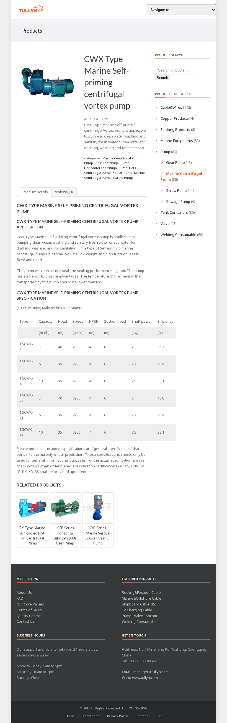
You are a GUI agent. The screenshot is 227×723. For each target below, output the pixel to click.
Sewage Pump (178, 201)
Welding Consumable (178, 234)
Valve (165, 223)
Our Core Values (30, 604)
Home (70, 716)
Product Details (35, 191)
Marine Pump (122, 177)
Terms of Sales (29, 609)
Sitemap (142, 716)
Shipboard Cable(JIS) (139, 604)
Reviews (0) (63, 191)
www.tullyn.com (145, 677)
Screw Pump (176, 190)
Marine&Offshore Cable (141, 598)
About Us (24, 592)
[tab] (35, 192)
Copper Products (175, 118)
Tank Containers (174, 212)
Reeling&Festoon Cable (141, 592)
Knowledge (90, 716)
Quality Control (29, 615)
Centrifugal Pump (116, 163)
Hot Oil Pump (122, 172)
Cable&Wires (171, 107)
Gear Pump (175, 162)
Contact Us (25, 621)
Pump (88, 163)
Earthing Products (175, 129)
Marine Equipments (177, 140)
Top (159, 716)
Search (162, 78)
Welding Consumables (140, 621)
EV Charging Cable (137, 609)
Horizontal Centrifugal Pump (105, 168)
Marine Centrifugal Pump (121, 158)
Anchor (152, 615)
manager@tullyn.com (151, 671)
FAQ (20, 598)
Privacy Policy (117, 716)
